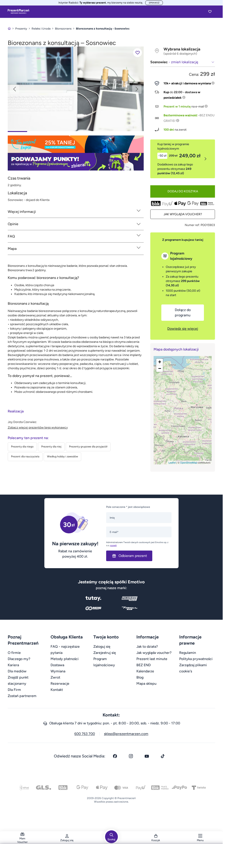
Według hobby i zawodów (62, 456)
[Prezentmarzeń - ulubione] (210, 11)
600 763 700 (84, 734)
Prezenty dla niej (51, 446)
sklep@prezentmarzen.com (126, 734)
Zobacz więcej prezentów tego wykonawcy (38, 427)
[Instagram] (131, 756)
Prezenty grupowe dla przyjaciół (88, 446)
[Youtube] (147, 756)
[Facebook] (115, 756)
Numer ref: (192, 225)
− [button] (159, 368)
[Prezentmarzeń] (18, 11)
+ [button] (159, 362)
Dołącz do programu (183, 312)
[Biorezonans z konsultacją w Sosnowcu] (76, 88)
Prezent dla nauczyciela (25, 456)
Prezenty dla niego (22, 446)
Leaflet (172, 462)
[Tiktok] (162, 756)
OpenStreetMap (188, 462)
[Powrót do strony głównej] (9, 28)
